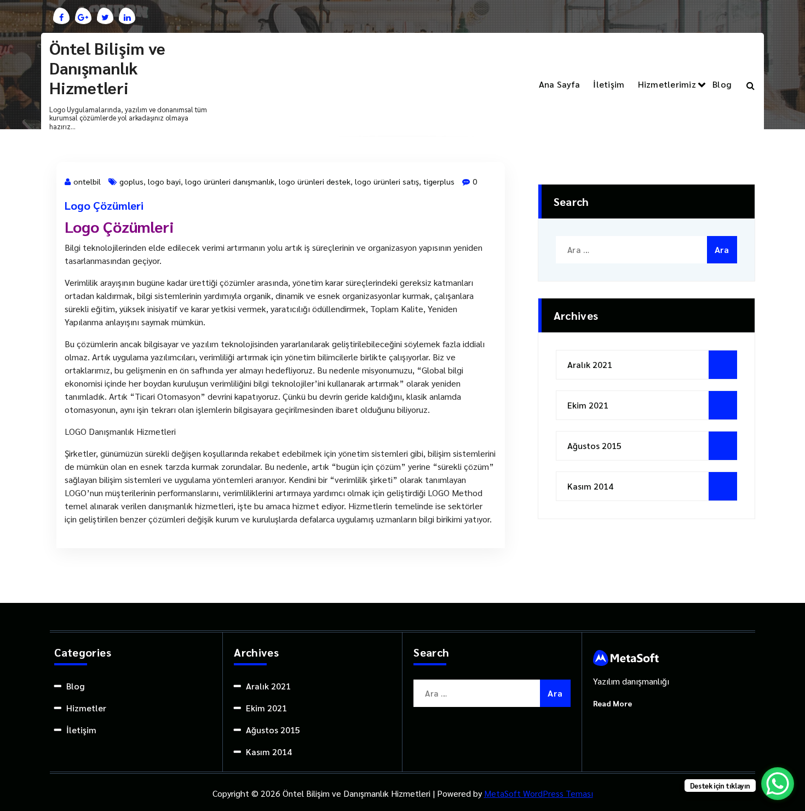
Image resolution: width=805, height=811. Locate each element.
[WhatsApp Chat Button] (777, 783)
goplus (131, 181)
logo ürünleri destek (314, 181)
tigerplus (439, 181)
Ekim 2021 (587, 405)
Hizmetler (86, 708)
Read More (612, 703)
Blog (721, 84)
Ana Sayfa (559, 84)
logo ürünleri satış (387, 181)
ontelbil (87, 181)
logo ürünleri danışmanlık (229, 181)
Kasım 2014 (590, 486)
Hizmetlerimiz (667, 84)
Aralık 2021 (589, 364)
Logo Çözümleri (104, 205)
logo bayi (164, 181)
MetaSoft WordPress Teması (538, 793)
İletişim (608, 84)
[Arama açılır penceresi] (750, 84)
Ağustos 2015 (594, 445)
